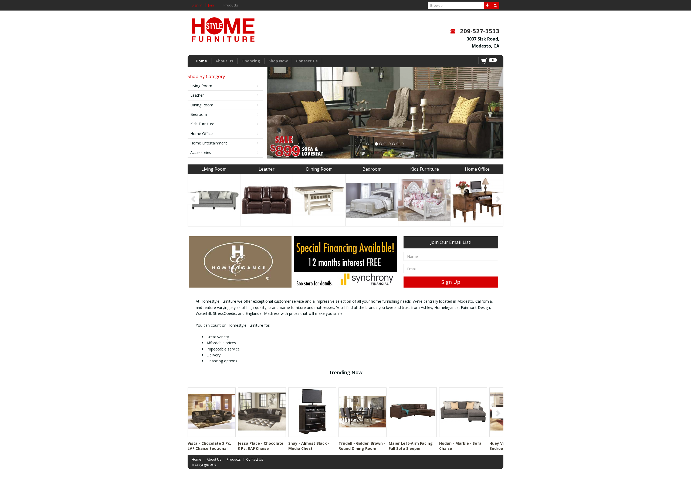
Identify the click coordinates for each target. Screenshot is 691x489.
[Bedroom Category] (372, 199)
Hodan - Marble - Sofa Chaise (460, 445)
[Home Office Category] (477, 199)
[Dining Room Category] (319, 199)
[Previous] (193, 198)
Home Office (201, 133)
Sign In (197, 5)
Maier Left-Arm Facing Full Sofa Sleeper (411, 445)
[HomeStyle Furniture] (223, 27)
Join (211, 5)
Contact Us (307, 60)
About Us (224, 60)
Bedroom (198, 114)
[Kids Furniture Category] (424, 199)
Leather (197, 95)
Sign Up (450, 281)
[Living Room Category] (214, 199)
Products (230, 5)
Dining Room (201, 104)
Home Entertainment (208, 143)
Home (201, 60)
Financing (251, 60)
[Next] (497, 198)
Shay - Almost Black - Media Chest (309, 445)
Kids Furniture (202, 123)
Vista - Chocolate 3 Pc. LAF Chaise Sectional (209, 445)
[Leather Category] (266, 199)
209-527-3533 (479, 31)
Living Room (201, 85)
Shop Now (278, 60)
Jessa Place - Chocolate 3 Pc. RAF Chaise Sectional (260, 448)
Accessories (200, 152)
